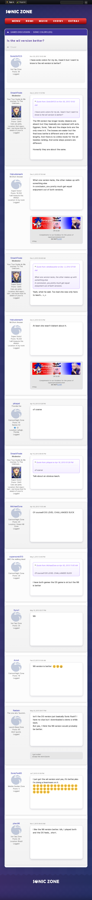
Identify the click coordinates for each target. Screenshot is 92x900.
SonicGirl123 (16, 56)
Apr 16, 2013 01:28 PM (38, 404)
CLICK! (59, 239)
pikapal (16, 403)
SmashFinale (16, 93)
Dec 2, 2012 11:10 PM (37, 93)
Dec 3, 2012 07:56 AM (37, 174)
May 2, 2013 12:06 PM (37, 557)
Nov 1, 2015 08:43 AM (37, 824)
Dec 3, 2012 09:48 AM (38, 258)
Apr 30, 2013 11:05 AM (38, 506)
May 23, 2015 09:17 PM (38, 711)
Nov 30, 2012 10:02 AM (38, 56)
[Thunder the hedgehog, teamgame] (15, 427)
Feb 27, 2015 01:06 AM (38, 660)
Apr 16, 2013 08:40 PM (38, 454)
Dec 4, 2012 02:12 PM (37, 320)
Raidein (16, 710)
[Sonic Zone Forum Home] (46, 881)
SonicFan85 (16, 773)
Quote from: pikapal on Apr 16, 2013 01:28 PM (54, 462)
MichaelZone (16, 506)
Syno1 (16, 610)
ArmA (16, 660)
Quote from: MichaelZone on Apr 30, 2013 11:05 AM (57, 565)
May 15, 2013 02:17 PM (38, 610)
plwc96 (16, 823)
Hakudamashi (16, 174)
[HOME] (8, 32)
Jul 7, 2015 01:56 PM (37, 773)
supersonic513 (16, 556)
